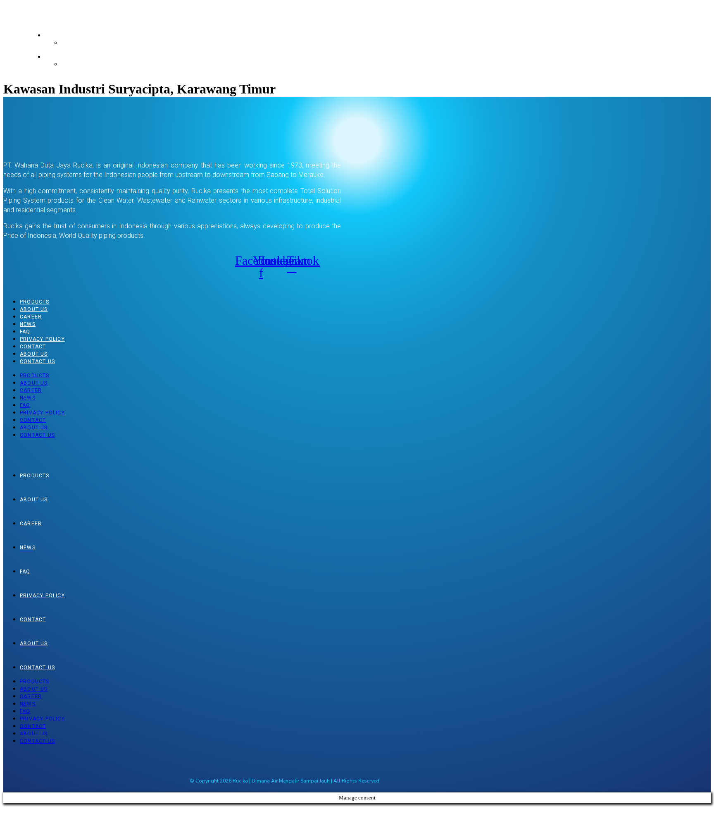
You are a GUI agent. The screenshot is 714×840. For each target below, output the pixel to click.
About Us (34, 309)
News (28, 324)
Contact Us (37, 361)
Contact (33, 346)
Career (31, 317)
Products (35, 302)
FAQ (25, 332)
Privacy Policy (42, 339)
